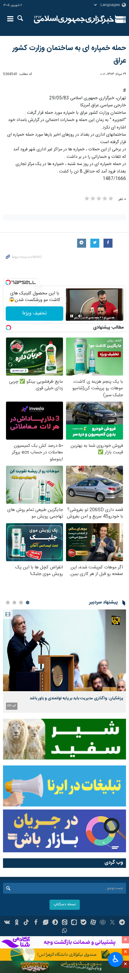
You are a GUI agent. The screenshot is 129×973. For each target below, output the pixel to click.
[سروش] (55, 923)
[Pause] (71, 316)
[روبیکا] (103, 923)
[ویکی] (7, 923)
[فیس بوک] (36, 923)
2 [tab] (21, 602)
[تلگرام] (122, 923)
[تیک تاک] (26, 923)
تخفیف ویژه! (34, 313)
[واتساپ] (65, 931)
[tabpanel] (64, 661)
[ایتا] (65, 923)
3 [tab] (14, 602)
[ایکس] (112, 923)
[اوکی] (17, 923)
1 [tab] (27, 602)
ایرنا (74, 19)
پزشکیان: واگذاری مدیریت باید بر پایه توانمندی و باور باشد (76, 698)
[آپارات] (93, 923)
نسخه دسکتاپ (64, 904)
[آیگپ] (74, 923)
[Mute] (80, 316)
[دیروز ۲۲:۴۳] (64, 650)
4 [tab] (8, 602)
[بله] (84, 923)
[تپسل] (8, 282)
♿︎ (115, 959)
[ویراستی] (45, 923)
